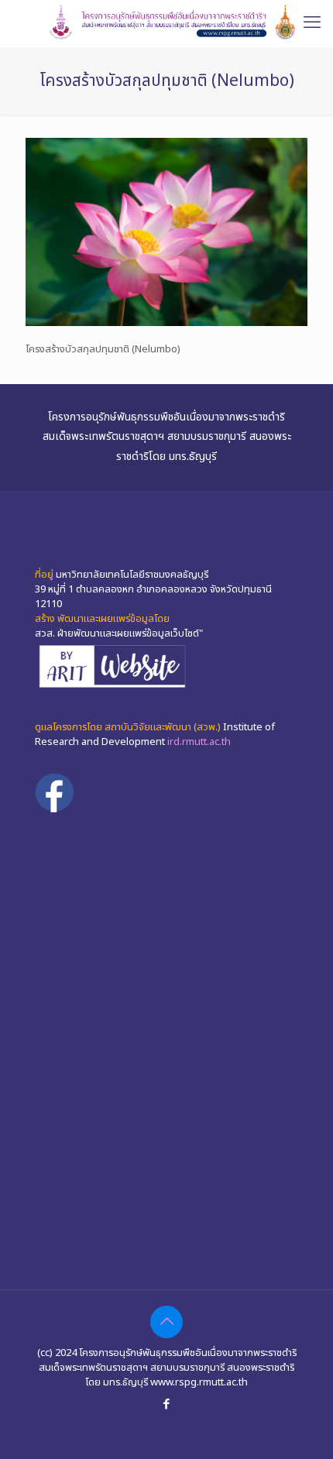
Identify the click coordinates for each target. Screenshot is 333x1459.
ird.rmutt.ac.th (199, 742)
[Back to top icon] (166, 1322)
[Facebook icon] (167, 1404)
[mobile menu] (312, 23)
